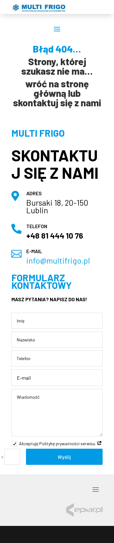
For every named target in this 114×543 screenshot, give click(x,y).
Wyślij (64, 457)
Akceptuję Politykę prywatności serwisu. (58, 443)
